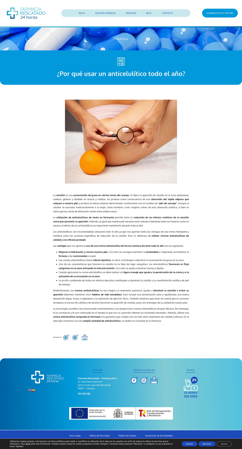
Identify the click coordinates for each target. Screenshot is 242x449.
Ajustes (224, 444)
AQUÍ (28, 444)
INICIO (82, 13)
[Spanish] (33, 390)
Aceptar (189, 444)
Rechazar (207, 444)
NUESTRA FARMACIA (105, 13)
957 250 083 (84, 393)
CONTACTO (167, 13)
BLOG (149, 13)
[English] (30, 390)
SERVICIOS (131, 13)
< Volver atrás (121, 38)
